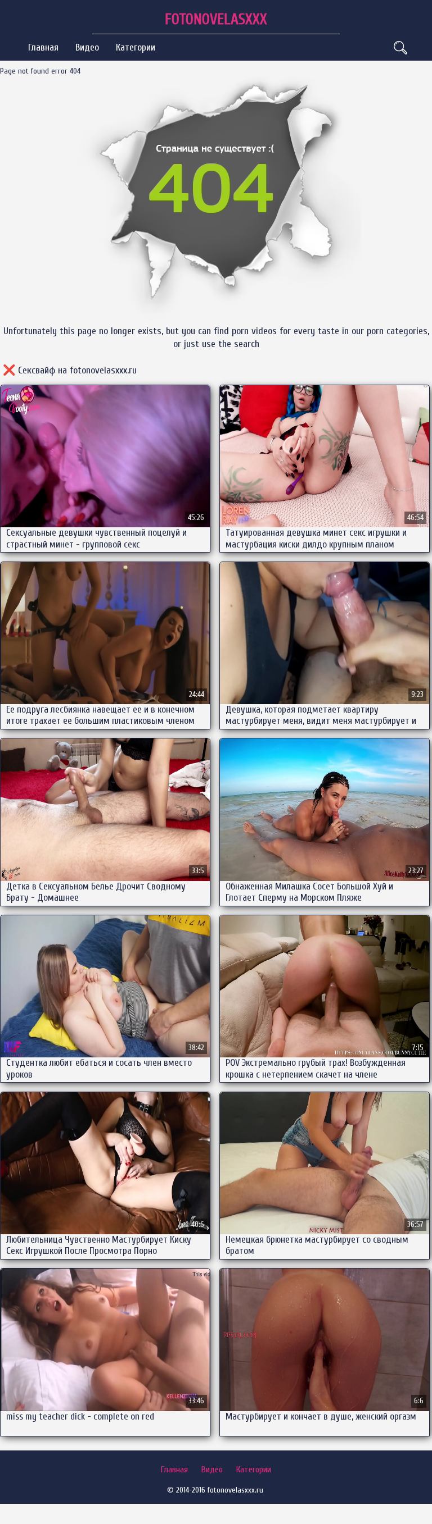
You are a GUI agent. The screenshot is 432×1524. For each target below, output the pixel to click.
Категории (135, 47)
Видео (87, 47)
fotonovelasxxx (216, 19)
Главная (43, 47)
